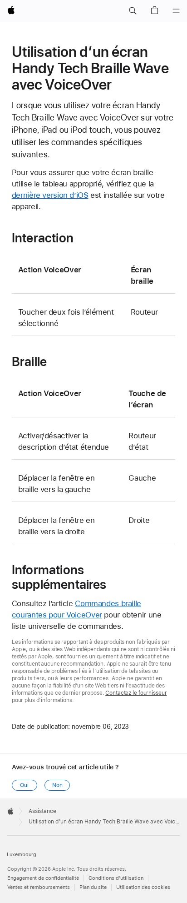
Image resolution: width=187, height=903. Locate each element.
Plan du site (93, 887)
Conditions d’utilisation (116, 878)
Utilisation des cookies (143, 887)
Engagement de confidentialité (43, 878)
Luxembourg (21, 855)
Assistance (42, 811)
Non (57, 785)
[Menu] (176, 11)
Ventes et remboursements (38, 887)
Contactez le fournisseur (136, 693)
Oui (24, 785)
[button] (132, 11)
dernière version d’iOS (50, 195)
